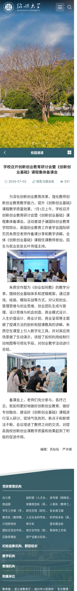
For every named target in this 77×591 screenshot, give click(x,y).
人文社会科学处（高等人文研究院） (37, 517)
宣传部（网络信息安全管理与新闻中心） (61, 497)
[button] (69, 152)
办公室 (6, 497)
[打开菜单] (60, 7)
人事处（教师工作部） (61, 504)
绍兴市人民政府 (44, 589)
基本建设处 (57, 523)
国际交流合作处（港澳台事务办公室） (13, 530)
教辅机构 (8, 566)
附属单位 (8, 576)
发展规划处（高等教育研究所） (37, 504)
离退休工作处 (58, 530)
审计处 (30, 523)
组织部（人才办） (37, 497)
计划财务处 (9, 523)
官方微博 (62, 589)
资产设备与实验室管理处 (37, 536)
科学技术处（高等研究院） (61, 517)
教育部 (6, 589)
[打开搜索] (69, 7)
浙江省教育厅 (22, 589)
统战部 (6, 504)
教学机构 (8, 556)
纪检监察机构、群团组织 (20, 546)
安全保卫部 (57, 510)
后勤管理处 (9, 536)
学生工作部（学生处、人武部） (13, 510)
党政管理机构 (12, 486)
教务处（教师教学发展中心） (13, 517)
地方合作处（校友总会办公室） (37, 530)
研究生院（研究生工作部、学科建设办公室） (37, 510)
